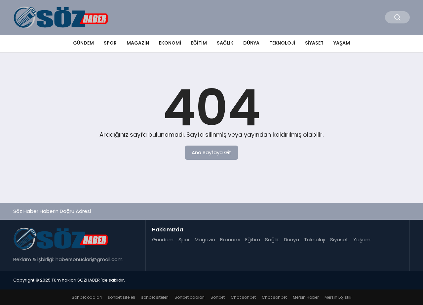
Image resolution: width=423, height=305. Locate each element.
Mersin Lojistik (338, 297)
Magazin (138, 43)
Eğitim (199, 43)
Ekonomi (170, 43)
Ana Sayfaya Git (211, 152)
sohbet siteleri (121, 297)
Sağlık (225, 43)
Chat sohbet (243, 297)
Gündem (83, 43)
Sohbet (218, 297)
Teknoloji (282, 43)
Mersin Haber (306, 297)
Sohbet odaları (87, 297)
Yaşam (341, 43)
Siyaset (314, 43)
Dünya (251, 43)
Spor (110, 43)
